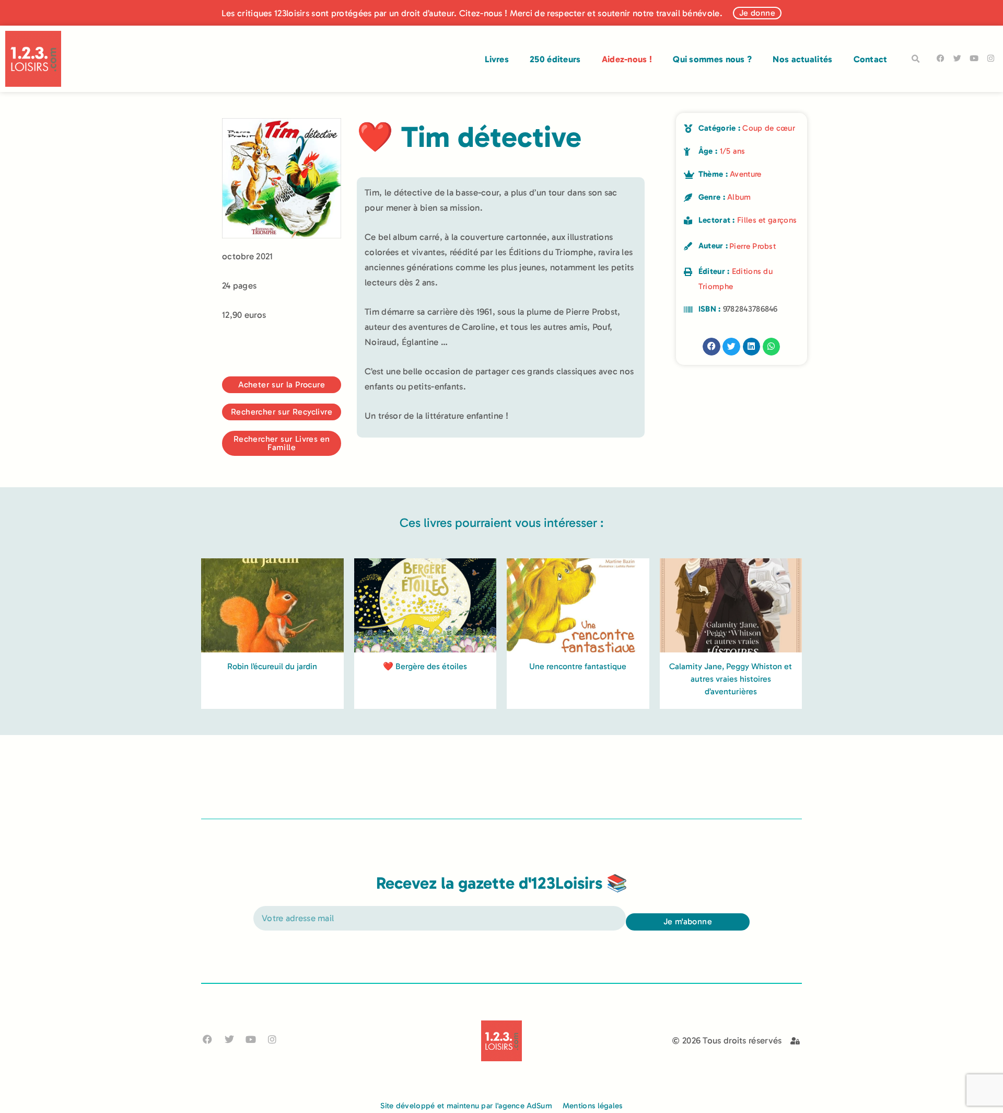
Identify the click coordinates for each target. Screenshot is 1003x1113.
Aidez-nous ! (627, 59)
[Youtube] (974, 58)
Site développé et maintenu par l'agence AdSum (466, 1105)
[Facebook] (941, 58)
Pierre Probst (752, 246)
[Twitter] (957, 58)
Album (739, 197)
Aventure (745, 174)
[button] (915, 59)
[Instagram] (991, 58)
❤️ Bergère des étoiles (425, 666)
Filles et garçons (767, 220)
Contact (871, 59)
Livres (497, 59)
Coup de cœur (768, 128)
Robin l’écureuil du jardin (272, 666)
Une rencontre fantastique (577, 666)
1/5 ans (732, 151)
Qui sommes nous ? (712, 59)
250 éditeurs (555, 59)
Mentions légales (593, 1105)
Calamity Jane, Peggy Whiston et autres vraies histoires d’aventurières (730, 678)
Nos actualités (802, 59)
